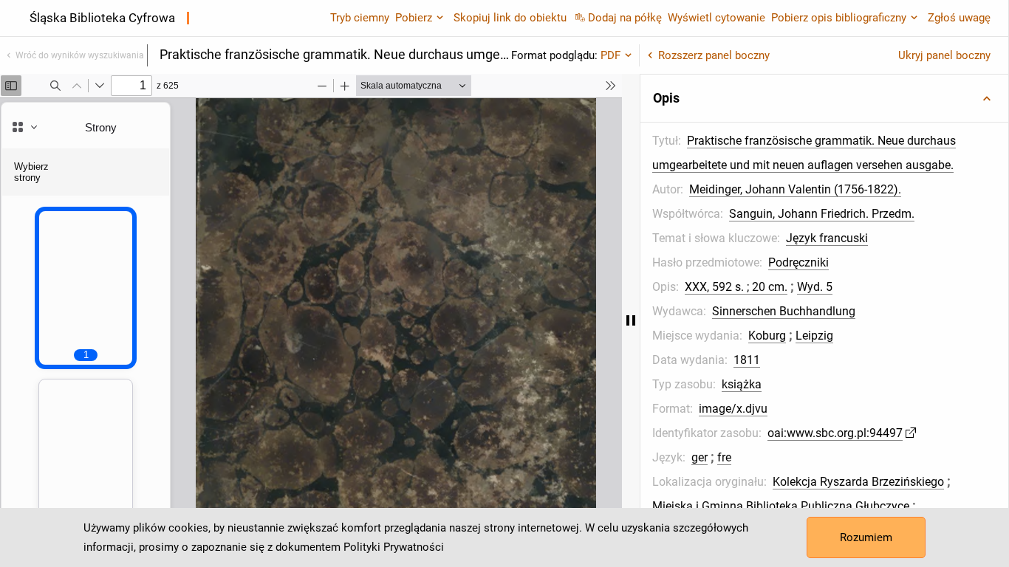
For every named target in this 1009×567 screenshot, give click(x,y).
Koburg (767, 336)
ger (699, 457)
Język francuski (827, 238)
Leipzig (814, 336)
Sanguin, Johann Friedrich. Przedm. (821, 214)
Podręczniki (798, 262)
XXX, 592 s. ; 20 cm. (736, 287)
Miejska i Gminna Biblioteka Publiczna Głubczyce (780, 506)
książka (742, 384)
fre (724, 457)
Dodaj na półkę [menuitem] (625, 17)
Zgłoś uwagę (959, 17)
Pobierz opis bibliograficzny (838, 17)
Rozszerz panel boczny (714, 55)
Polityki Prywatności (393, 547)
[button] (824, 98)
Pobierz (413, 17)
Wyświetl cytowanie (716, 17)
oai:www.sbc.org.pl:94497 (835, 433)
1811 (746, 360)
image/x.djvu (733, 409)
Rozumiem (866, 537)
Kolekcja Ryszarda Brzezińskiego (858, 482)
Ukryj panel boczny (944, 55)
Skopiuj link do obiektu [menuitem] (510, 17)
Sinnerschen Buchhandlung (783, 311)
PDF (610, 55)
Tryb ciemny (359, 17)
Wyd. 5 (814, 287)
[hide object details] (631, 320)
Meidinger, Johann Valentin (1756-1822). (795, 189)
